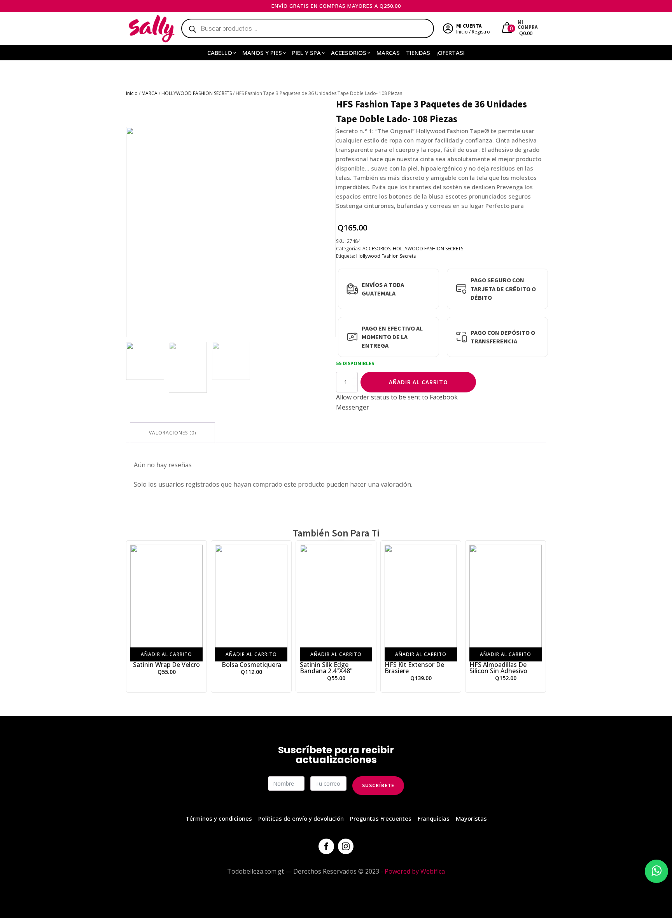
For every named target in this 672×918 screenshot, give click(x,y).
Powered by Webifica (415, 871)
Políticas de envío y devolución (301, 818)
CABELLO (219, 52)
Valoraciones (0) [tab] (172, 432)
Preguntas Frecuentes (380, 818)
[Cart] (508, 28)
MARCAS (388, 52)
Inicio (132, 93)
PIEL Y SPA (306, 52)
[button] (145, 361)
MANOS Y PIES (262, 52)
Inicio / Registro (473, 31)
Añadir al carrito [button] (166, 654)
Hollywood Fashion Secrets (386, 256)
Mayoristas (471, 818)
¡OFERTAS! (450, 52)
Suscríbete (378, 785)
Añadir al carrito (418, 382)
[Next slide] (330, 232)
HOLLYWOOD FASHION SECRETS (196, 93)
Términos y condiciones (219, 818)
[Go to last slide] (132, 616)
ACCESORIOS (348, 52)
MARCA (150, 93)
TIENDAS (418, 52)
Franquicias (434, 818)
